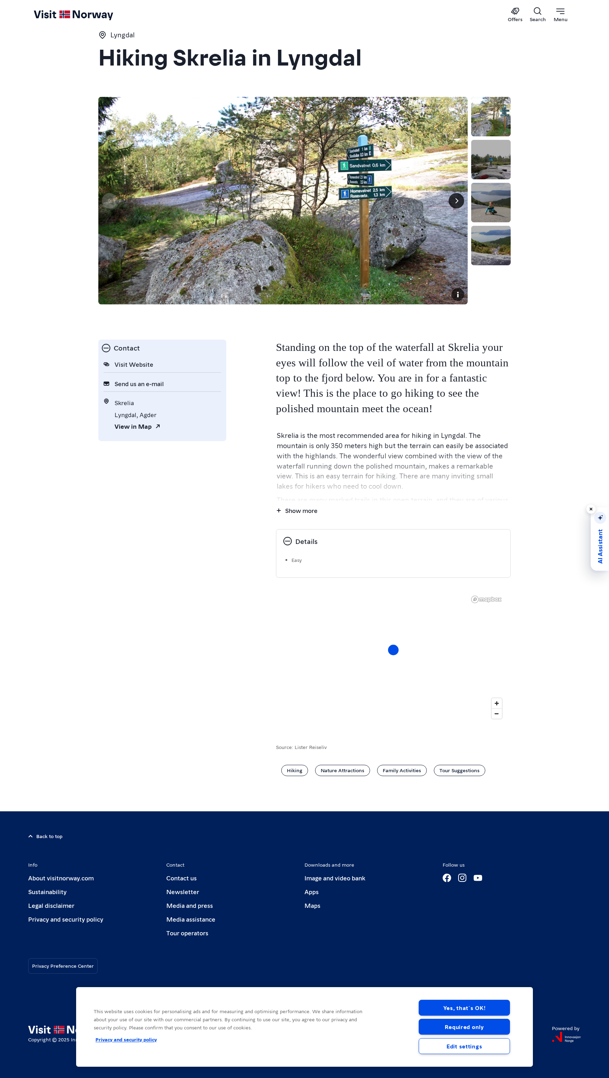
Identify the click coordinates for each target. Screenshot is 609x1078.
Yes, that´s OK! (464, 1007)
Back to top (49, 836)
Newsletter (182, 891)
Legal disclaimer (51, 905)
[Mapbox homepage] (486, 599)
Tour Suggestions (459, 770)
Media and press (189, 905)
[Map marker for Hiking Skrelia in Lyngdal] (393, 650)
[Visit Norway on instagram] (462, 878)
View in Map (133, 426)
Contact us (181, 878)
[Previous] (109, 201)
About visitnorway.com (61, 878)
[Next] (456, 201)
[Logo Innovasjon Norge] (566, 1037)
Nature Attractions (342, 770)
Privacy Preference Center (63, 965)
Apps (311, 891)
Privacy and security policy (65, 919)
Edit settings (464, 1046)
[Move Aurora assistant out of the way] (591, 509)
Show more (301, 510)
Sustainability (47, 891)
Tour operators (187, 933)
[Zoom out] (497, 713)
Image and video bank (334, 878)
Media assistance (190, 919)
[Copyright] (457, 294)
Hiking (294, 770)
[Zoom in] (497, 703)
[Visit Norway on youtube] (478, 878)
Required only (464, 1026)
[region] (393, 657)
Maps (312, 905)
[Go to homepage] (85, 14)
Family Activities (402, 770)
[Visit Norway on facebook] (447, 878)
